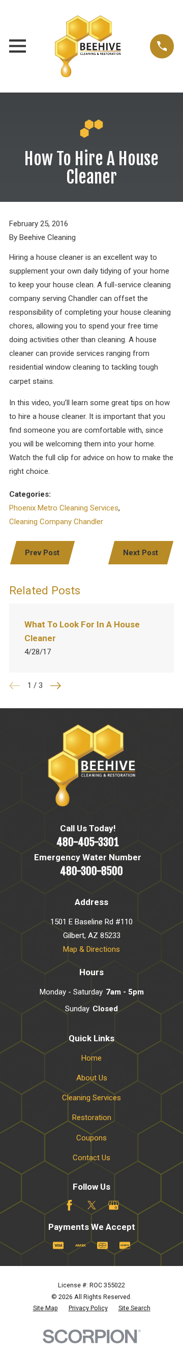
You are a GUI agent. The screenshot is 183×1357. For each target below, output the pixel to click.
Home (91, 1058)
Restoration (91, 1117)
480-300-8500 (91, 871)
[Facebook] (69, 1205)
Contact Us (91, 1157)
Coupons (91, 1137)
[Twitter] (91, 1205)
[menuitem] (45, 1308)
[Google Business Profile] (113, 1205)
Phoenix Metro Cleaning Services (63, 507)
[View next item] (55, 685)
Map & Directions (91, 949)
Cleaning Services (91, 1097)
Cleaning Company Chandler (56, 521)
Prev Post (42, 552)
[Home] (88, 46)
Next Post (140, 552)
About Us (91, 1077)
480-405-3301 (87, 842)
